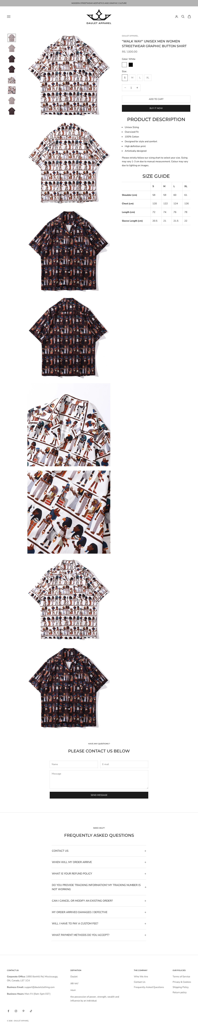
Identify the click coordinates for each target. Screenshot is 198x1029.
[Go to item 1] (12, 38)
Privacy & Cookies (182, 982)
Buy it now (156, 108)
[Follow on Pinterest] (23, 1011)
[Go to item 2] (12, 48)
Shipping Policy (181, 987)
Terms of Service (181, 976)
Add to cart (156, 99)
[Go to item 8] (12, 111)
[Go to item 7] (12, 101)
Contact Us (139, 982)
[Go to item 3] (12, 59)
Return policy (180, 992)
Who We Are (141, 976)
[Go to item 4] (12, 69)
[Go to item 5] (12, 80)
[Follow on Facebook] (8, 1011)
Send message (99, 795)
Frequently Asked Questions (149, 987)
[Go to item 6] (12, 90)
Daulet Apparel (130, 36)
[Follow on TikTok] (31, 1011)
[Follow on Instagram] (15, 1011)
